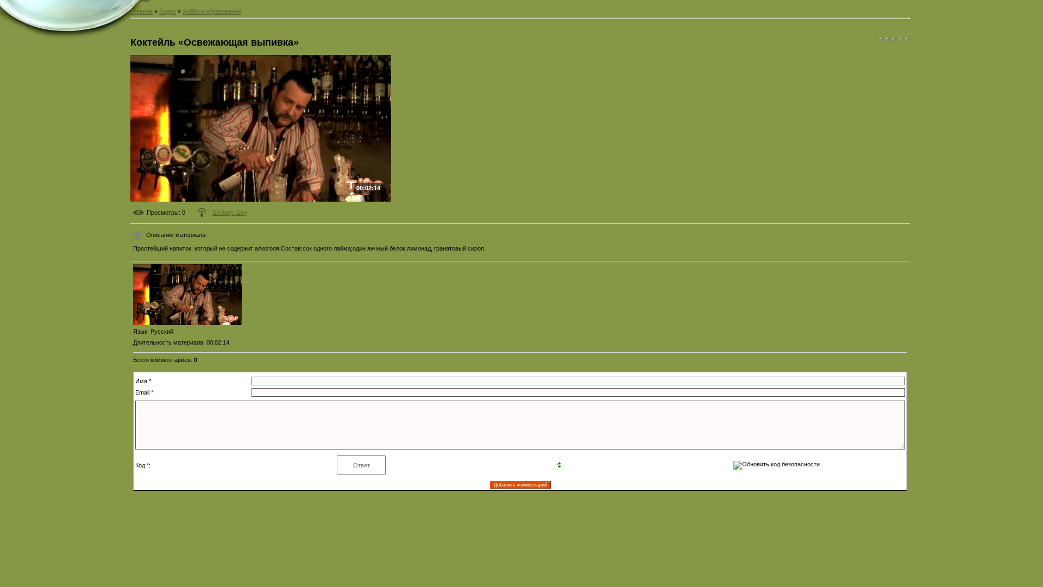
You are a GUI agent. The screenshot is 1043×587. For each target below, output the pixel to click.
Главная (141, 11)
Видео (167, 11)
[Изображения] (187, 295)
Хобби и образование (212, 11)
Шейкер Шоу (229, 212)
